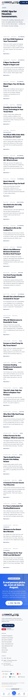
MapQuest (22, 676)
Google (6, 673)
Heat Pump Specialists (7, 641)
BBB (13, 673)
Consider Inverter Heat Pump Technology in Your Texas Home (13, 109)
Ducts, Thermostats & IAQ (7, 643)
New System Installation (7, 639)
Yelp (20, 673)
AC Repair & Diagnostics (7, 635)
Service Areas (5, 650)
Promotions (4, 652)
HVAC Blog (4, 647)
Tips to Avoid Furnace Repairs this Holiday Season (11, 459)
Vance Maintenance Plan (7, 645)
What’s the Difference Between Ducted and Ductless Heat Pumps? (12, 252)
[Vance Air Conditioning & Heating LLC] (10, 2)
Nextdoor (13, 676)
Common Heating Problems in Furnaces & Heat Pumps (12, 367)
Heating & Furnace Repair (7, 637)
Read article (6, 53)
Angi (5, 676)
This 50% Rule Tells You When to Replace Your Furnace (12, 392)
